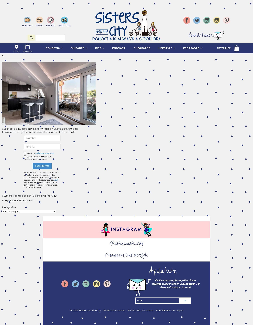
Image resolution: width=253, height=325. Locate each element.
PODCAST (118, 48)
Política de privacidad (140, 310)
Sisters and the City (90, 310)
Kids (98, 48)
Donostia (53, 48)
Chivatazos (142, 48)
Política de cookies (114, 310)
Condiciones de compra (169, 310)
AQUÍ (55, 180)
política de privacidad (44, 153)
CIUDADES (78, 48)
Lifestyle (165, 48)
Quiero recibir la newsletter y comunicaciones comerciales (37, 157)
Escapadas (191, 48)
